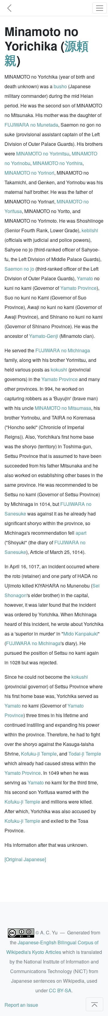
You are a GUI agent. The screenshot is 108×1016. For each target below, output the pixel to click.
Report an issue (21, 1004)
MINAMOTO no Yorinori (29, 172)
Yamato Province (78, 287)
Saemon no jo (19, 268)
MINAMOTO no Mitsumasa (63, 407)
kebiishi (90, 230)
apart (81, 532)
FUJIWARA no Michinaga (62, 350)
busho (60, 86)
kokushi (59, 369)
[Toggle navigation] (99, 8)
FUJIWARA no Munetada (31, 124)
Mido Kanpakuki (80, 633)
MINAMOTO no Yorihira (57, 163)
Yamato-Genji (43, 335)
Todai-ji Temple (84, 753)
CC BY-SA (60, 990)
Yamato (85, 278)
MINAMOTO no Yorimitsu (42, 153)
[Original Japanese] (25, 859)
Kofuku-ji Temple (39, 753)
